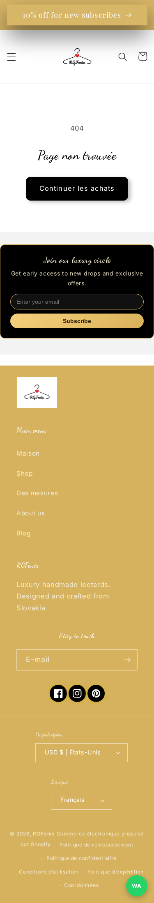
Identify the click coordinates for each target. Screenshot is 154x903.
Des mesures (37, 493)
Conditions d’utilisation (48, 872)
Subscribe (77, 321)
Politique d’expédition (115, 872)
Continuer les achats (77, 188)
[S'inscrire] (127, 659)
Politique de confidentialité (81, 858)
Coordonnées (81, 885)
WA (136, 886)
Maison (28, 453)
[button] (11, 56)
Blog (23, 533)
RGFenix (44, 834)
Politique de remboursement (96, 845)
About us (30, 513)
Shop (24, 473)
